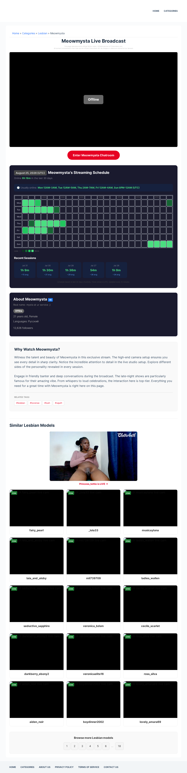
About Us (44, 767)
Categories (171, 11)
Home (156, 11)
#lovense (34, 403)
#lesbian (20, 403)
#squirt (58, 403)
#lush (47, 403)
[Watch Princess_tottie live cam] (93, 456)
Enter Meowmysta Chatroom (93, 155)
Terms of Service (88, 767)
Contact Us (111, 767)
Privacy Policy (64, 767)
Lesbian (42, 33)
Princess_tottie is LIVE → (93, 483)
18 (119, 746)
